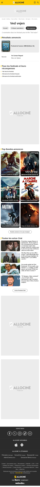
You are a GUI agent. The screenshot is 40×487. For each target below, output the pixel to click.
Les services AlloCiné (28, 467)
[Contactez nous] (30, 433)
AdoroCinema (8, 457)
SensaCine (17, 455)
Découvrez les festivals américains (11, 76)
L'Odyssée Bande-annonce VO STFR (30, 226)
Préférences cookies (20, 465)
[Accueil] (18, 2)
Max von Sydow (16, 58)
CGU (33, 463)
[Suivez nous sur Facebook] (9, 433)
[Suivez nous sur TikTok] (25, 433)
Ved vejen (28, 19)
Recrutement (21, 463)
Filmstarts (5, 455)
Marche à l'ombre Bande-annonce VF (30, 200)
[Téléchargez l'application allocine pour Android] (23, 444)
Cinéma (8, 19)
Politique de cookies (8, 465)
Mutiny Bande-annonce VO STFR (10, 226)
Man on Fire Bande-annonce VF (30, 174)
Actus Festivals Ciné (20, 290)
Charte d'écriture (17, 467)
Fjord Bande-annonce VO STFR (10, 200)
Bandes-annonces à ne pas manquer (20, 232)
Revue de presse (7, 467)
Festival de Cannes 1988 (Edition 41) (22, 46)
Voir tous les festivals (8, 71)
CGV (37, 463)
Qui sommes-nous (11, 463)
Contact (3, 463)
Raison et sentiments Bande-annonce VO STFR (10, 174)
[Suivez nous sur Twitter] (15, 433)
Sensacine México (26, 457)
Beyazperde (30, 455)
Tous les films (14, 19)
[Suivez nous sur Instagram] (20, 433)
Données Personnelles (32, 465)
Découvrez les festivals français (10, 74)
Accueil (3, 19)
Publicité (28, 463)
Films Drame (21, 19)
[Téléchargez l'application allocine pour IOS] (17, 444)
